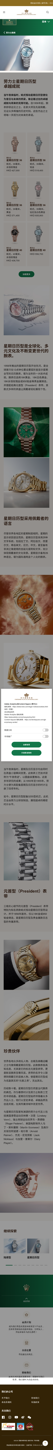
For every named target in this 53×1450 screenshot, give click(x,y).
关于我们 (6, 1398)
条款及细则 (7, 1402)
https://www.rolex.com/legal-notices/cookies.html (30, 706)
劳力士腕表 (10, 32)
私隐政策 (35, 1402)
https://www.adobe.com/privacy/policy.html (19, 717)
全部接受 (26, 744)
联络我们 (35, 1398)
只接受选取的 (26, 753)
